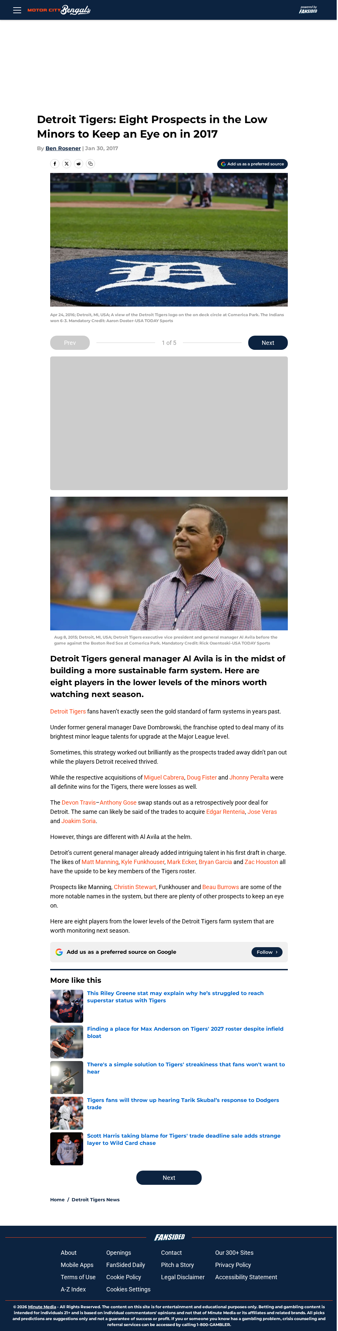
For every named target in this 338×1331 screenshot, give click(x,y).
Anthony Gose (118, 802)
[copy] (90, 163)
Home (57, 1200)
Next (268, 342)
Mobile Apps (77, 1264)
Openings (118, 1252)
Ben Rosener (63, 148)
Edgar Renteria (225, 811)
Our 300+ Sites (234, 1252)
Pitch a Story (177, 1264)
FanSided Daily (125, 1264)
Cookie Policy (123, 1277)
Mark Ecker (181, 861)
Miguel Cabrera (164, 777)
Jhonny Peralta (249, 777)
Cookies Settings (128, 1289)
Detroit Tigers (68, 711)
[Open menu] (17, 10)
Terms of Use (78, 1277)
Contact (171, 1252)
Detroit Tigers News (95, 1200)
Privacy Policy (233, 1264)
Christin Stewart (135, 886)
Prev (70, 342)
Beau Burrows (220, 886)
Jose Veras (262, 811)
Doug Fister (202, 777)
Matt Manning (100, 861)
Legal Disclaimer (183, 1277)
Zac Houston (261, 861)
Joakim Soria (78, 820)
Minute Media (42, 1306)
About (69, 1252)
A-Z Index (73, 1289)
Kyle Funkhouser (142, 861)
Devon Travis (79, 802)
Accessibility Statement (246, 1277)
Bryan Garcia (215, 861)
